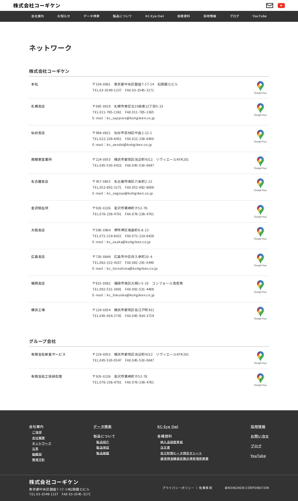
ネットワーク (41, 443)
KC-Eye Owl (155, 16)
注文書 (165, 447)
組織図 (37, 454)
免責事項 (205, 487)
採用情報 (210, 16)
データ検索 (92, 16)
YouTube (260, 16)
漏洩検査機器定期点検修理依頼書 (184, 458)
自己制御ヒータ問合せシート (181, 453)
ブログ (234, 16)
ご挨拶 (37, 432)
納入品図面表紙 (171, 442)
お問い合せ (260, 436)
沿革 (35, 448)
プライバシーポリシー (178, 487)
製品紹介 (102, 442)
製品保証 (102, 447)
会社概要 (38, 438)
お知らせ (63, 16)
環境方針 (38, 459)
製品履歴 (102, 453)
